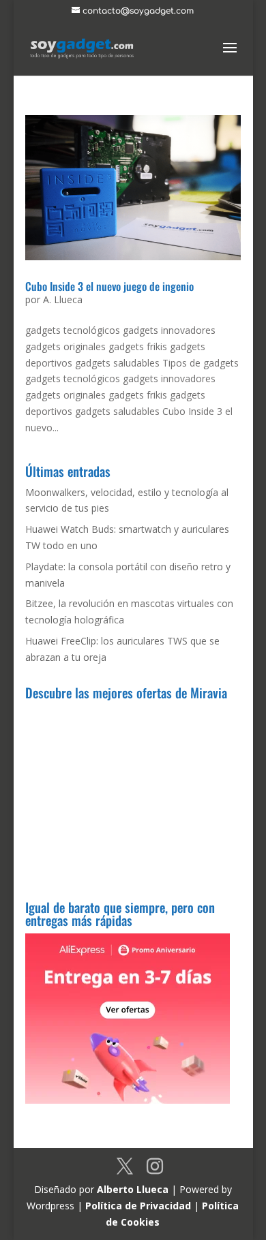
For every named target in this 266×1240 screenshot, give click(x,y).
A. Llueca (63, 299)
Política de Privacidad (138, 1205)
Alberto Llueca (132, 1189)
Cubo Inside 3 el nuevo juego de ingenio (109, 286)
